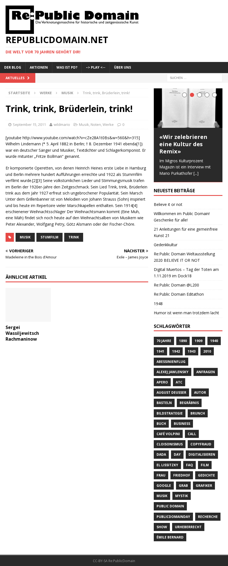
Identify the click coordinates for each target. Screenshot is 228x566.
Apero (162, 382)
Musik (84, 124)
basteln (164, 403)
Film (205, 465)
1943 (191, 351)
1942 (176, 351)
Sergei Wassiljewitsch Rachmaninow (22, 333)
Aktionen (39, 67)
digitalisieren (202, 455)
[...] (196, 173)
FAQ (189, 465)
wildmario (62, 124)
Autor (200, 393)
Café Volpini (168, 434)
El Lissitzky (167, 465)
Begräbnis (189, 403)
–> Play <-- (95, 67)
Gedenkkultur (165, 245)
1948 (158, 303)
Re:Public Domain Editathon (179, 294)
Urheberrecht (188, 527)
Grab (183, 485)
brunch (197, 413)
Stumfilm (49, 237)
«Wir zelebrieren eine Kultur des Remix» (183, 144)
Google (164, 485)
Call (192, 434)
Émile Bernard (170, 537)
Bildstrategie (170, 413)
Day (177, 455)
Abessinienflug (171, 362)
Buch (161, 424)
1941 (160, 351)
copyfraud (200, 444)
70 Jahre (164, 341)
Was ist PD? (66, 67)
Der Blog (12, 67)
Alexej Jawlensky (173, 372)
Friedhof (181, 475)
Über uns (122, 67)
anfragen (205, 372)
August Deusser (171, 393)
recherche (208, 517)
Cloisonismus (170, 444)
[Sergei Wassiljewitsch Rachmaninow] (28, 318)
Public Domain (170, 506)
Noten (96, 124)
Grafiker (204, 485)
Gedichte (206, 475)
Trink (73, 237)
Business (182, 424)
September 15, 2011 (29, 124)
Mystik (181, 496)
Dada (161, 455)
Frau (161, 475)
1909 (198, 341)
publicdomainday (173, 517)
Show (162, 527)
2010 (207, 351)
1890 (183, 341)
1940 (214, 341)
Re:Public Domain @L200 (176, 285)
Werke (46, 92)
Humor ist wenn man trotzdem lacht (186, 313)
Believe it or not (168, 204)
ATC (179, 382)
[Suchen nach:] (194, 77)
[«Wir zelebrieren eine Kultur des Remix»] (188, 108)
